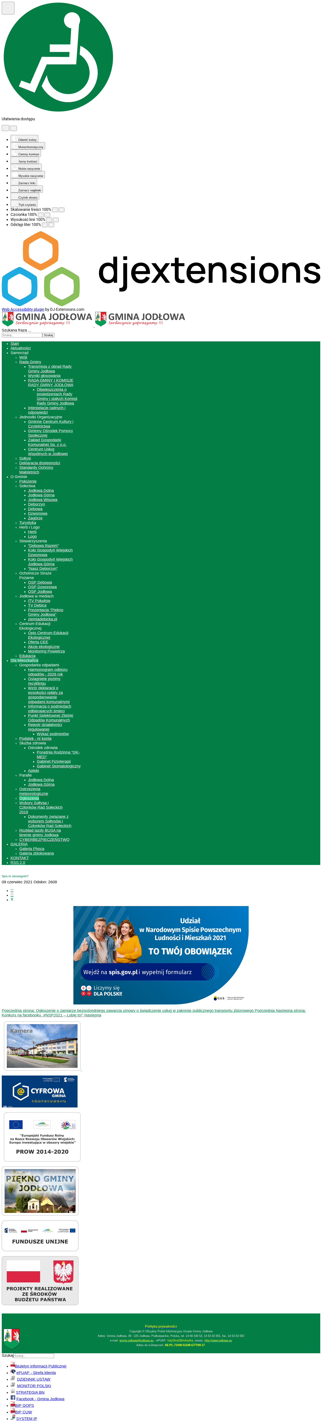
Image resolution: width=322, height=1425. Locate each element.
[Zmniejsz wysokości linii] (49, 220)
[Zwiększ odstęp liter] (51, 225)
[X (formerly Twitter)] (12, 900)
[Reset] (5, 128)
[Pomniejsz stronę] (55, 210)
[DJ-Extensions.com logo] (161, 304)
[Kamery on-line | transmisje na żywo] (43, 1069)
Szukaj (48, 335)
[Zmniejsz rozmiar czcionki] (41, 215)
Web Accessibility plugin (23, 309)
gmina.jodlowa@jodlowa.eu (136, 1340)
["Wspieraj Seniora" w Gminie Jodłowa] (40, 1304)
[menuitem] (15, 343)
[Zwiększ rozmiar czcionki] (47, 215)
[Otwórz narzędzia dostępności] (8, 8)
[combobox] (22, 335)
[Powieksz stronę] (61, 210)
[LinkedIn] (12, 895)
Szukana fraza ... (16, 330)
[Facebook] (12, 890)
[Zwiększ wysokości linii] (55, 220)
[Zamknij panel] (13, 128)
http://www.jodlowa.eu (218, 1340)
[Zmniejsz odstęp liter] (45, 225)
